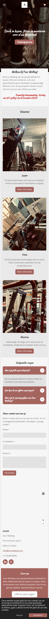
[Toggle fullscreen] (43, 493)
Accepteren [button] (38, 615)
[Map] (24, 509)
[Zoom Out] (43, 523)
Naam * (6, 429)
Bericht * (7, 453)
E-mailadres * (9, 441)
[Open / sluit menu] (4, 5)
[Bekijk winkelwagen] (44, 5)
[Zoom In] (43, 520)
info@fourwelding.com (13, 550)
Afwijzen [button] (19, 615)
